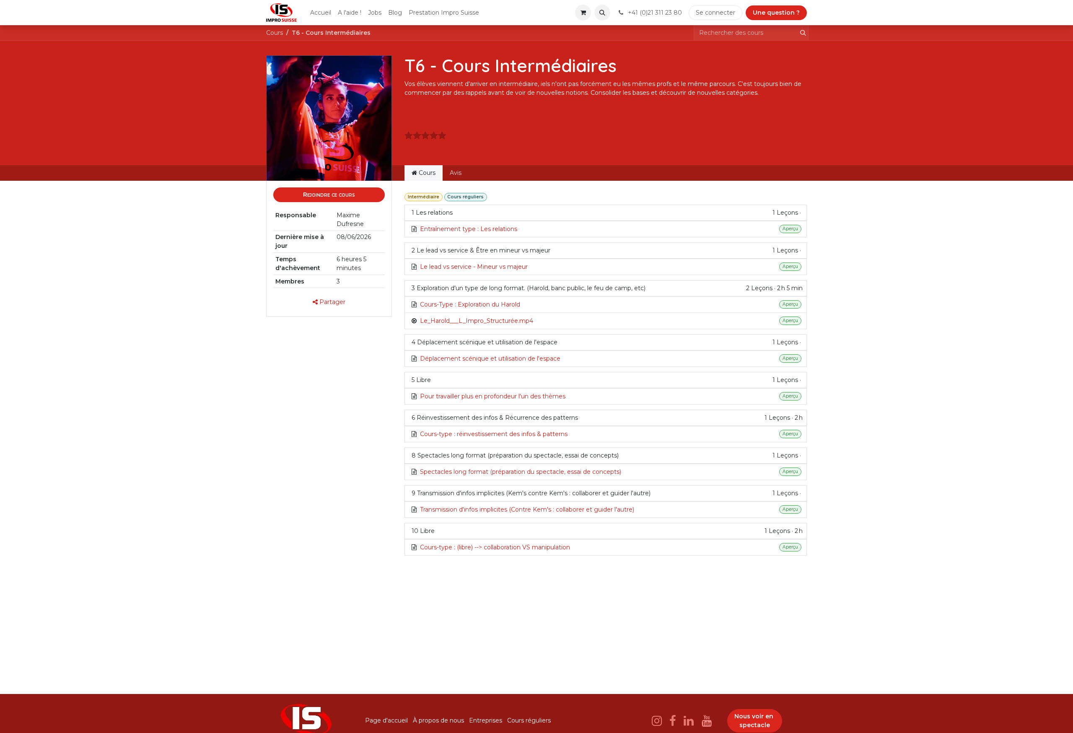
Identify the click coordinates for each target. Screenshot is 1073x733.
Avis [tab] (455, 173)
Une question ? (776, 12)
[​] (656, 720)
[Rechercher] (800, 33)
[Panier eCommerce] (583, 13)
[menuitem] (320, 13)
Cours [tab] (426, 173)
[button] (602, 13)
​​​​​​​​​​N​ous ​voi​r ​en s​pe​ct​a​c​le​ (754, 720)
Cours (274, 32)
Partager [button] (331, 302)
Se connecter (715, 12)
